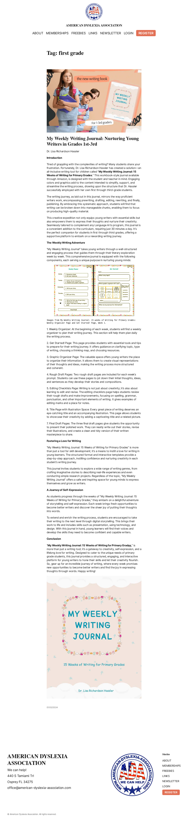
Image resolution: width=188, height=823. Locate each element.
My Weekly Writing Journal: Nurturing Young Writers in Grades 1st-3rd (93, 141)
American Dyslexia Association (94, 25)
